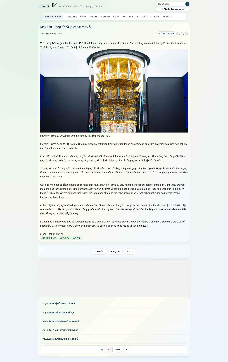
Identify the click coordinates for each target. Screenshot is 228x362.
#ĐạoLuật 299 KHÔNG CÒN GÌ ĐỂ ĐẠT (58, 312)
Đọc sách (171, 33)
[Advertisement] (114, 278)
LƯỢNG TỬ (64, 238)
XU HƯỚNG (155, 16)
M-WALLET (167, 16)
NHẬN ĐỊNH (128, 16)
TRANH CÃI (105, 16)
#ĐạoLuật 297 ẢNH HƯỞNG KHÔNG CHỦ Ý (60, 330)
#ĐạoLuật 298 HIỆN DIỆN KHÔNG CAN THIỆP (61, 321)
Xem (118, 349)
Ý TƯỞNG (94, 16)
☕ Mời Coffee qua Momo (172, 9)
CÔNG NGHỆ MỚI (49, 238)
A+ (164, 33)
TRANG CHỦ (72, 16)
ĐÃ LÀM (116, 16)
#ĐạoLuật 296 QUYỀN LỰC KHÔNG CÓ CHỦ (60, 339)
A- (159, 33)
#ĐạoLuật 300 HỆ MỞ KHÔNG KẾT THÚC (59, 303)
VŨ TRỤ (83, 16)
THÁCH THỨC (141, 16)
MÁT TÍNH (77, 238)
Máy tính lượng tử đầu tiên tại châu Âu (66, 27)
